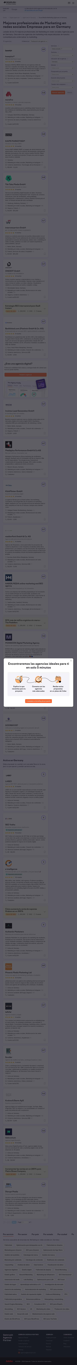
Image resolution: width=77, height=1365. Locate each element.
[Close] (71, 660)
